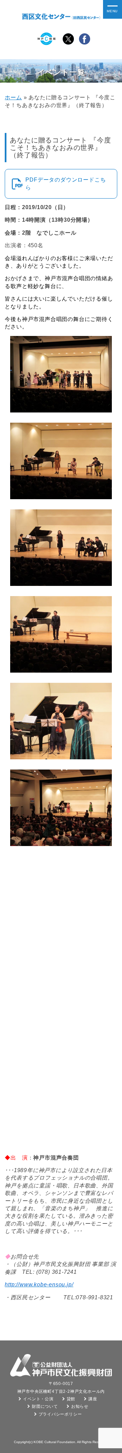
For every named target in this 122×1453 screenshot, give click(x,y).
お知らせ (79, 1406)
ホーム (13, 97)
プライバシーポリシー (60, 1414)
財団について (45, 1406)
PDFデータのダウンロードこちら (65, 183)
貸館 (71, 1399)
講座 (92, 1399)
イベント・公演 (38, 1399)
